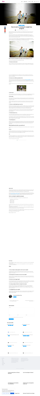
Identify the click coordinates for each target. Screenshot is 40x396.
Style (12, 325)
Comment (10, 307)
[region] (8, 391)
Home (22, 1)
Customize (4, 393)
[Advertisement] (21, 69)
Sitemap (3, 364)
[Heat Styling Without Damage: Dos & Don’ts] (14, 368)
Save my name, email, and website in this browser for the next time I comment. (16, 317)
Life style (29, 1)
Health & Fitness (25, 1)
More (34, 1)
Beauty (32, 1)
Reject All (8, 393)
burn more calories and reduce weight (15, 193)
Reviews (10, 325)
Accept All (12, 393)
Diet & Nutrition (24, 325)
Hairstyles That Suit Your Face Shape (28, 393)
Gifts (8, 325)
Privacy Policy (3, 363)
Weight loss (23, 25)
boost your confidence (28, 79)
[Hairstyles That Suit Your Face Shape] (29, 368)
